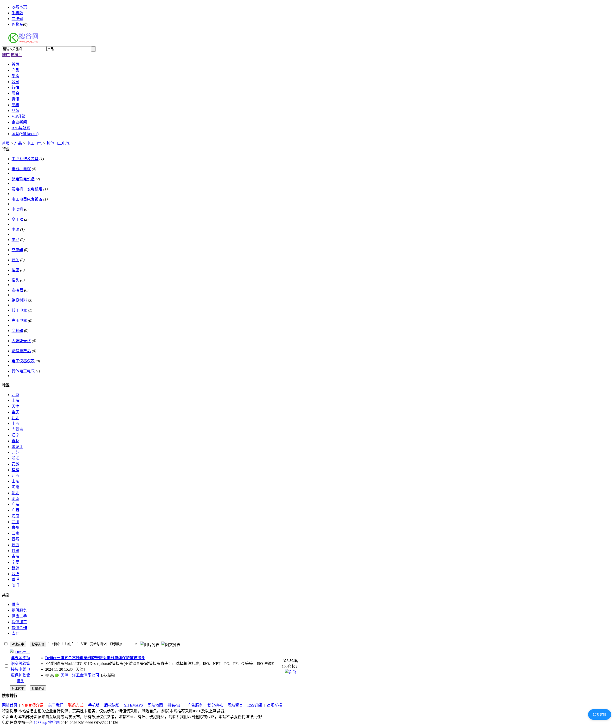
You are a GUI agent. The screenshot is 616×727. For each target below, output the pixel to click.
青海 (15, 556)
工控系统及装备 (25, 159)
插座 (15, 270)
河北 (15, 418)
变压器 (17, 219)
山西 (15, 424)
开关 (15, 260)
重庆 (15, 412)
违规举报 (274, 705)
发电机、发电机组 (27, 189)
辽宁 (15, 435)
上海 (15, 400)
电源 (15, 229)
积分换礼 (215, 705)
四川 (15, 522)
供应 (15, 605)
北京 (15, 395)
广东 (15, 504)
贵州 (15, 528)
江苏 (15, 452)
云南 (15, 533)
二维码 (17, 19)
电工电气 (34, 143)
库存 (15, 633)
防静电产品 (21, 351)
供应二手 (19, 616)
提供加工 (19, 622)
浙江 (15, 458)
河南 (15, 487)
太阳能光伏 (21, 341)
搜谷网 (54, 723)
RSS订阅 (254, 705)
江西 (15, 476)
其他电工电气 (58, 143)
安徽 (15, 464)
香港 (15, 580)
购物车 (17, 24)
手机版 (17, 13)
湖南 (15, 499)
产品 (18, 143)
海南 (15, 516)
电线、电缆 (21, 169)
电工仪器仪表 (23, 361)
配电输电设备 (23, 179)
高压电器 (19, 320)
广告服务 (195, 705)
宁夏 (15, 562)
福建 (15, 470)
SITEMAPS (133, 705)
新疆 (15, 568)
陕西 (15, 545)
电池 (15, 240)
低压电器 (19, 310)
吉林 (15, 441)
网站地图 (155, 705)
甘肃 (15, 551)
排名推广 (175, 705)
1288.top (40, 723)
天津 (15, 406)
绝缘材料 (19, 300)
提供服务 (19, 610)
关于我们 (56, 705)
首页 (6, 143)
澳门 (15, 585)
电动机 (17, 209)
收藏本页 (19, 7)
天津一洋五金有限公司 (80, 675)
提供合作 (19, 628)
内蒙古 (17, 429)
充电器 (17, 250)
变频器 (17, 331)
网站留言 (235, 705)
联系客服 (599, 715)
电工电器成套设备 (27, 199)
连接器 (17, 290)
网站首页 (9, 705)
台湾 (15, 574)
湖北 (15, 493)
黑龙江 (17, 447)
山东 (15, 481)
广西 (15, 510)
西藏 (15, 539)
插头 (15, 280)
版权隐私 (112, 705)
